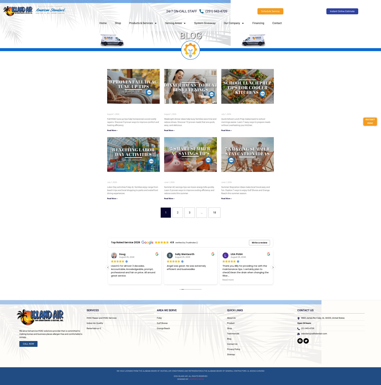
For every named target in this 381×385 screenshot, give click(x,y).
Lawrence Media (196, 379)
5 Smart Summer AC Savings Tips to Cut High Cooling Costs (188, 178)
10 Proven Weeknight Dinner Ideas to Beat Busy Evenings (189, 110)
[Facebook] (300, 341)
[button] (273, 267)
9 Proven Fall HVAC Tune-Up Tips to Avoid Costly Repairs (132, 110)
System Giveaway (205, 23)
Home (103, 23)
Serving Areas (173, 23)
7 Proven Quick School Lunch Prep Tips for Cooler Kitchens (246, 110)
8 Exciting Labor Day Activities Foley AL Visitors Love (130, 178)
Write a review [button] (259, 242)
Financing (258, 23)
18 (216, 211)
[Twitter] (306, 341)
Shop (118, 23)
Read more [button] (228, 280)
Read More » (112, 130)
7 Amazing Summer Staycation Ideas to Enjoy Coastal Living (244, 178)
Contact (277, 23)
